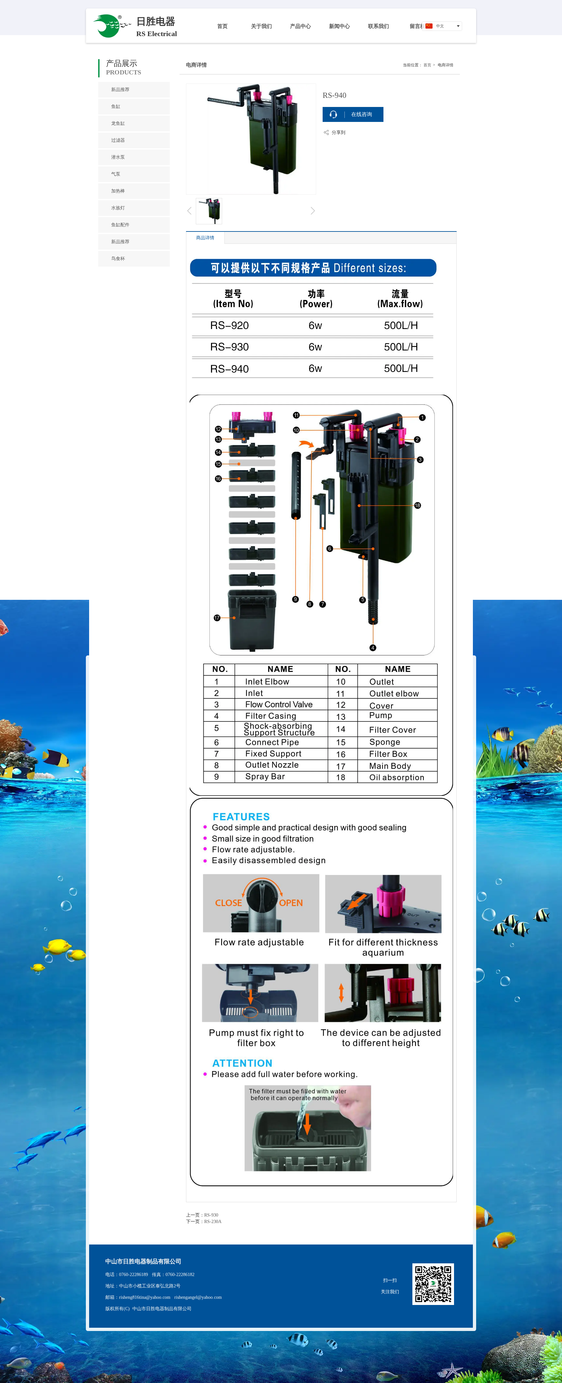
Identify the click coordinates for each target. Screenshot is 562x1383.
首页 (427, 65)
